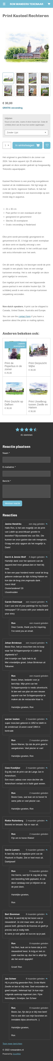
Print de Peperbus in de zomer (13, 366)
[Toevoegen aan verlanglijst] (47, 145)
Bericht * (7, 481)
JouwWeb (17, 1054)
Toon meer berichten (12, 1043)
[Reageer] (46, 524)
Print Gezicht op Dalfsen (14, 403)
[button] (8, 78)
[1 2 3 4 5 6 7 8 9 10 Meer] (7, 145)
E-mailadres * (9, 467)
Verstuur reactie (12, 503)
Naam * (6, 453)
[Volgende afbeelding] (46, 47)
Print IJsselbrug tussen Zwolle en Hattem (38, 404)
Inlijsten (8, 118)
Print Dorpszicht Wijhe (38, 365)
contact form (25, 316)
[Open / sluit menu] (4, 4)
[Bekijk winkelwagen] (49, 4)
